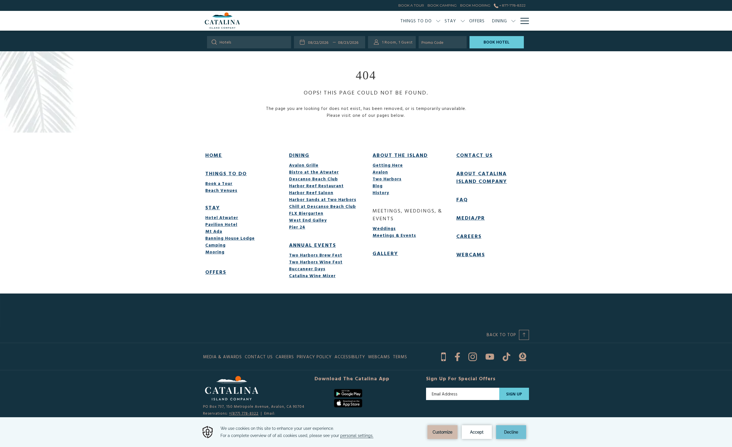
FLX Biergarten (306, 213)
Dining (299, 155)
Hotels (225, 42)
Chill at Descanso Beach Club (322, 206)
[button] (319, 42)
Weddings (384, 228)
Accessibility (350, 356)
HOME (213, 155)
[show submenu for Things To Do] (438, 21)
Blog (378, 185)
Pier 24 (297, 227)
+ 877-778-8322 (512, 5)
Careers (469, 236)
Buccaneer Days (307, 268)
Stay (212, 207)
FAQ (462, 199)
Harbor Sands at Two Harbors (322, 199)
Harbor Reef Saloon (311, 192)
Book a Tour (218, 183)
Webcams (470, 254)
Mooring (214, 252)
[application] (366, 432)
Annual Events (312, 245)
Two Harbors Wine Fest (316, 262)
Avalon (380, 172)
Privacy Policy (314, 356)
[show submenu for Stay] (463, 21)
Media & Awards (222, 356)
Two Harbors (387, 179)
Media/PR (470, 218)
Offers (215, 272)
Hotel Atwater (221, 217)
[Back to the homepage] (222, 21)
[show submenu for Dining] (513, 21)
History (381, 192)
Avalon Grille (304, 165)
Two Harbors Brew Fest (315, 255)
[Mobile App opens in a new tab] (443, 355)
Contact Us (474, 155)
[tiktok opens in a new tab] (506, 355)
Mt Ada (213, 231)
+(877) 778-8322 (243, 413)
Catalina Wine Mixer (312, 275)
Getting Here (388, 165)
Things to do (226, 173)
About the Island (400, 155)
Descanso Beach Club (313, 179)
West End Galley (308, 220)
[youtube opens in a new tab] (490, 355)
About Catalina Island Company (481, 177)
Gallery (385, 253)
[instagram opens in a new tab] (473, 355)
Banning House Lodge (230, 238)
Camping (215, 245)
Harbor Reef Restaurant (316, 185)
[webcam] (522, 355)
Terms (400, 356)
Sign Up (514, 394)
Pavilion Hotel (221, 224)
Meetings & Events (394, 235)
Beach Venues (221, 190)
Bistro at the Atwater (314, 172)
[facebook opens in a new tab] (457, 355)
